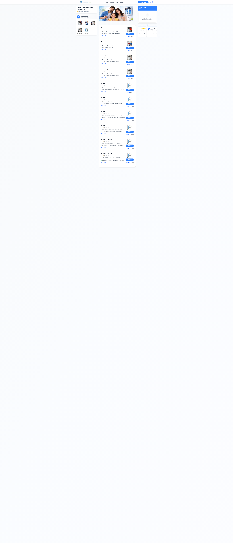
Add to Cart (129, 33)
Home (106, 2)
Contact (122, 2)
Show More (103, 35)
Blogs (117, 2)
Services (112, 2)
